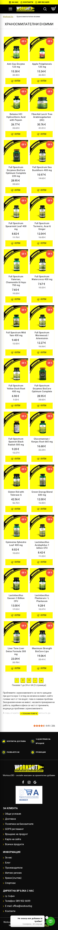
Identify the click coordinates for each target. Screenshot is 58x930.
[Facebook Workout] (23, 782)
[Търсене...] (45, 8)
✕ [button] (46, 917)
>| (41, 680)
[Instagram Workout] (29, 782)
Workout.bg (8, 16)
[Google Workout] (35, 782)
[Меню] (10, 9)
